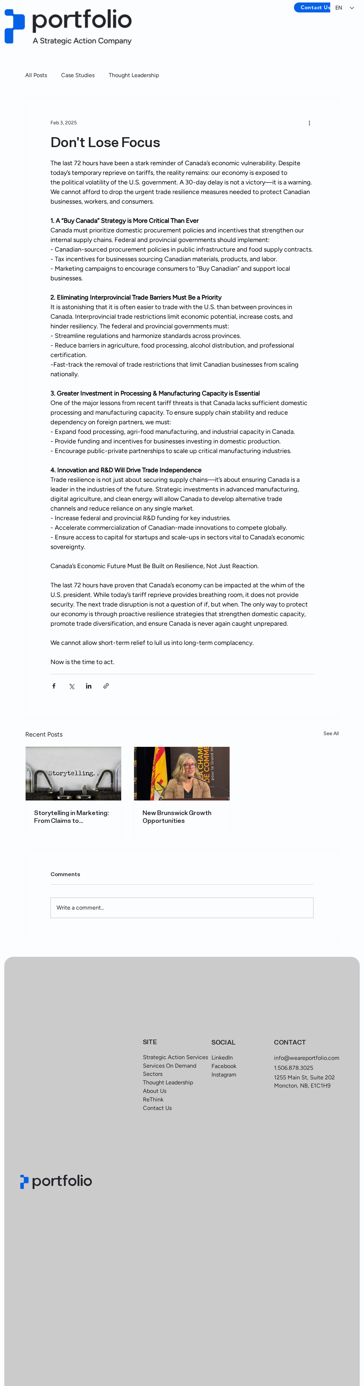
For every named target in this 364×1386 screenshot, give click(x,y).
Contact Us (157, 1108)
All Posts (36, 75)
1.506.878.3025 (293, 1067)
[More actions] (309, 123)
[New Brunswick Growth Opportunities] (182, 773)
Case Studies (78, 75)
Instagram (224, 1074)
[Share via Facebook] (53, 686)
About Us (154, 1091)
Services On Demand (169, 1065)
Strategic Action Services (175, 1057)
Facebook (224, 1066)
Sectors (152, 1073)
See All (331, 733)
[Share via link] (106, 686)
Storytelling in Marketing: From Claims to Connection (71, 817)
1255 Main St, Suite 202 (304, 1077)
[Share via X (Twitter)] (71, 686)
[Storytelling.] (73, 773)
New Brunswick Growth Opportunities (177, 817)
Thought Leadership (134, 75)
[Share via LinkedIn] (88, 686)
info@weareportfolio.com (306, 1058)
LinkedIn (222, 1057)
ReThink (153, 1099)
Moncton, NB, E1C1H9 (302, 1085)
